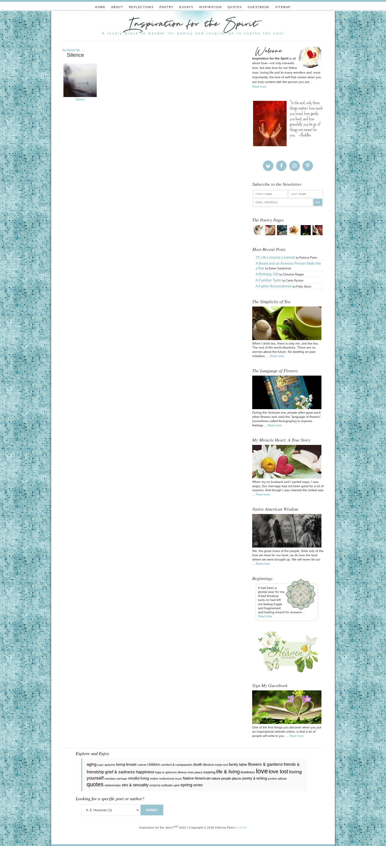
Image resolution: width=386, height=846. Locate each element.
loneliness (248, 772)
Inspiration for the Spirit (193, 24)
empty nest (221, 764)
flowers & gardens (265, 764)
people (226, 778)
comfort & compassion (176, 764)
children (153, 764)
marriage (121, 778)
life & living (228, 771)
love (262, 771)
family (233, 764)
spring (186, 785)
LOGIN (242, 827)
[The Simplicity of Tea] (286, 339)
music (178, 778)
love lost (278, 771)
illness (182, 772)
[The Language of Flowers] (286, 408)
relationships (113, 785)
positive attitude (277, 778)
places (236, 778)
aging (91, 764)
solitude (167, 785)
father (243, 764)
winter (198, 785)
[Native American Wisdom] (286, 546)
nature (215, 778)
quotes (95, 784)
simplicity (155, 785)
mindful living (138, 778)
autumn (110, 764)
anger (100, 765)
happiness (145, 772)
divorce (208, 764)
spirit (176, 785)
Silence (80, 99)
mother (154, 778)
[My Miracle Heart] (286, 477)
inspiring (209, 772)
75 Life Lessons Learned (275, 257)
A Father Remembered (274, 286)
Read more (259, 86)
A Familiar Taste (268, 280)
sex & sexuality (135, 785)
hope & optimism (166, 772)
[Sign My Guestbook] (286, 723)
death (197, 764)
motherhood (166, 778)
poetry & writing (254, 778)
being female (126, 764)
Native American (196, 778)
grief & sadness (120, 772)
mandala (110, 778)
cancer (142, 764)
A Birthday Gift (267, 274)
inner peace (194, 772)
